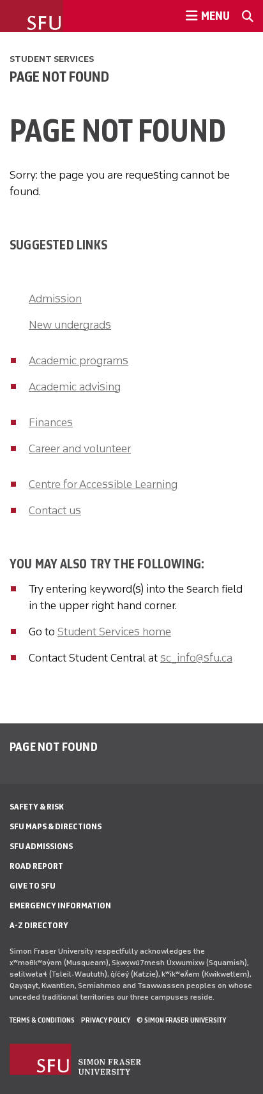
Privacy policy (105, 1020)
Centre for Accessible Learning (103, 484)
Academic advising (75, 387)
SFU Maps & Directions (55, 826)
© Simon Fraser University (181, 1020)
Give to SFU (33, 885)
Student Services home (114, 632)
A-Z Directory (39, 925)
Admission (55, 299)
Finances (51, 422)
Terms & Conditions (42, 1020)
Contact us (55, 510)
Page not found (59, 76)
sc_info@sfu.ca (196, 658)
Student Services (52, 59)
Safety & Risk (37, 806)
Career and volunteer (80, 448)
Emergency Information (60, 905)
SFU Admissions (41, 846)
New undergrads (70, 325)
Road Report (36, 866)
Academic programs (78, 360)
